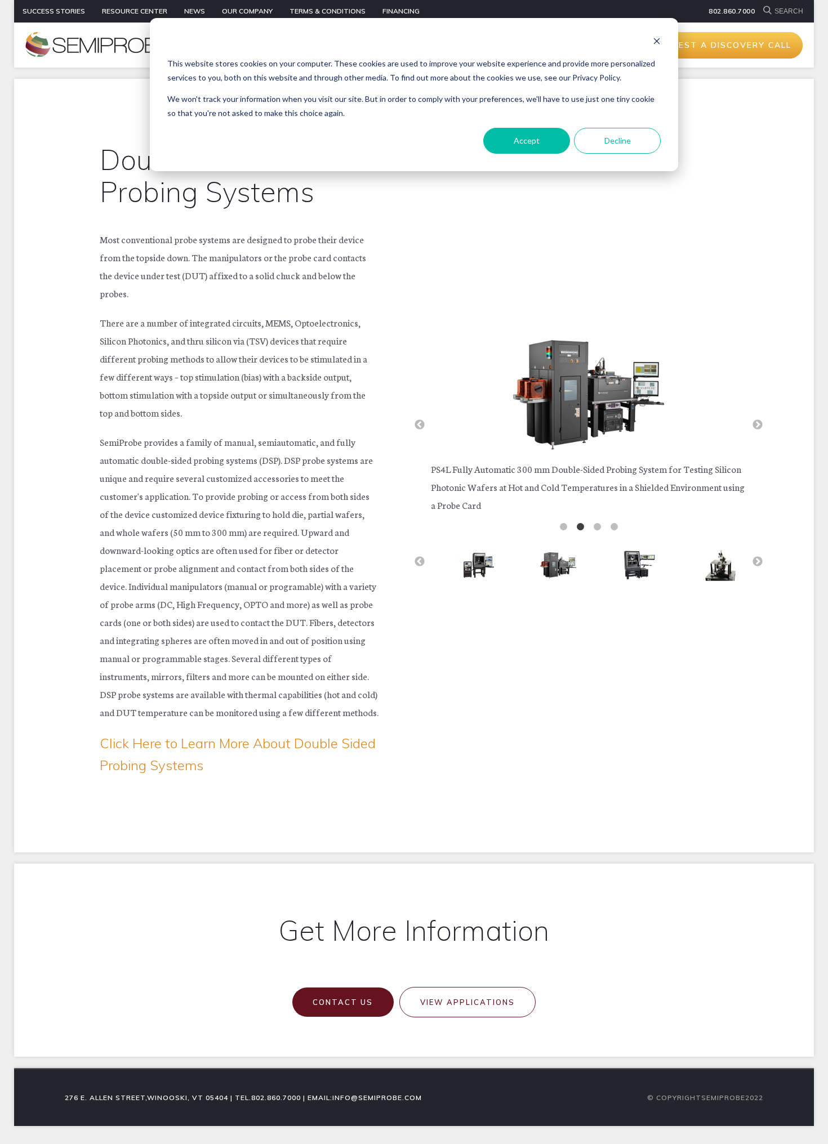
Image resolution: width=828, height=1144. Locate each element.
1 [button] (563, 527)
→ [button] (757, 425)
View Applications (467, 1002)
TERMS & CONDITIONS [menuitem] (328, 11)
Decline (617, 140)
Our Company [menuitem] (247, 11)
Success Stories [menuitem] (54, 11)
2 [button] (580, 527)
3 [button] (597, 527)
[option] (588, 421)
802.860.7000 (732, 11)
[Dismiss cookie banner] (657, 42)
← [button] (419, 425)
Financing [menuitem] (401, 11)
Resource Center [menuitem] (134, 11)
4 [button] (614, 527)
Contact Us (343, 1002)
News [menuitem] (194, 11)
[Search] (768, 11)
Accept (527, 140)
